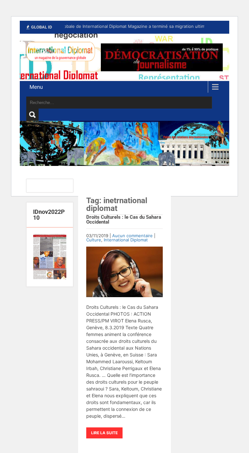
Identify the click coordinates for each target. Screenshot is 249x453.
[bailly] (49, 257)
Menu (36, 87)
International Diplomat (126, 239)
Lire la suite (104, 432)
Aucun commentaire (132, 235)
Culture (93, 239)
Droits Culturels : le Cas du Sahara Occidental (123, 219)
